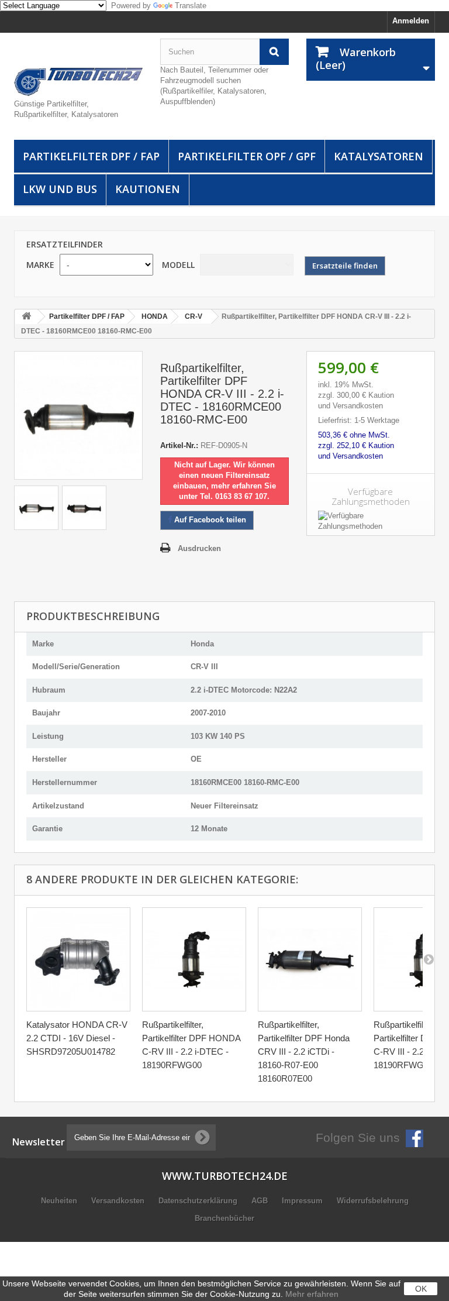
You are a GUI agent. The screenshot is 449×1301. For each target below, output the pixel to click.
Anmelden (410, 20)
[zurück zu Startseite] (26, 316)
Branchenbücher (224, 1218)
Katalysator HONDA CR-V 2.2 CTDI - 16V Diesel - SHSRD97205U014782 (76, 1038)
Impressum (303, 1200)
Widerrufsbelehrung (373, 1200)
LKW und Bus (60, 189)
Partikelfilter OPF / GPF (247, 156)
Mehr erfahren (312, 1294)
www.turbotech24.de (225, 1176)
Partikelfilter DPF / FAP (91, 156)
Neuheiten (60, 1200)
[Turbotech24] (78, 82)
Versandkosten (119, 1200)
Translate (190, 5)
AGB (260, 1200)
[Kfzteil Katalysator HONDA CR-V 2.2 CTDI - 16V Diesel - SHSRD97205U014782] (78, 959)
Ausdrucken (199, 548)
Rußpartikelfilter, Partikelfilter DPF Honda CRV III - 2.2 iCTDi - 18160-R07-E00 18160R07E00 (304, 1051)
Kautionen (147, 189)
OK (421, 1288)
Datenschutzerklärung (199, 1200)
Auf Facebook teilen (209, 519)
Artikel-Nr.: (179, 445)
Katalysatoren (378, 156)
